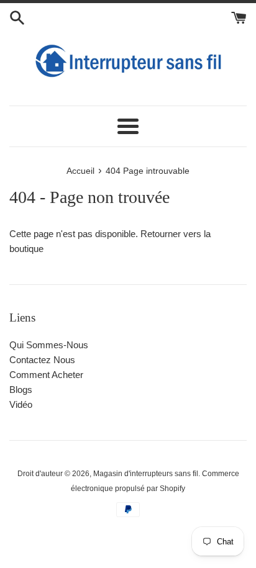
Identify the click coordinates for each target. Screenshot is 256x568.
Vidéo (20, 404)
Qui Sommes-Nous (48, 345)
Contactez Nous (42, 359)
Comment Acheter (46, 374)
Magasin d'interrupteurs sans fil (145, 473)
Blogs (20, 389)
